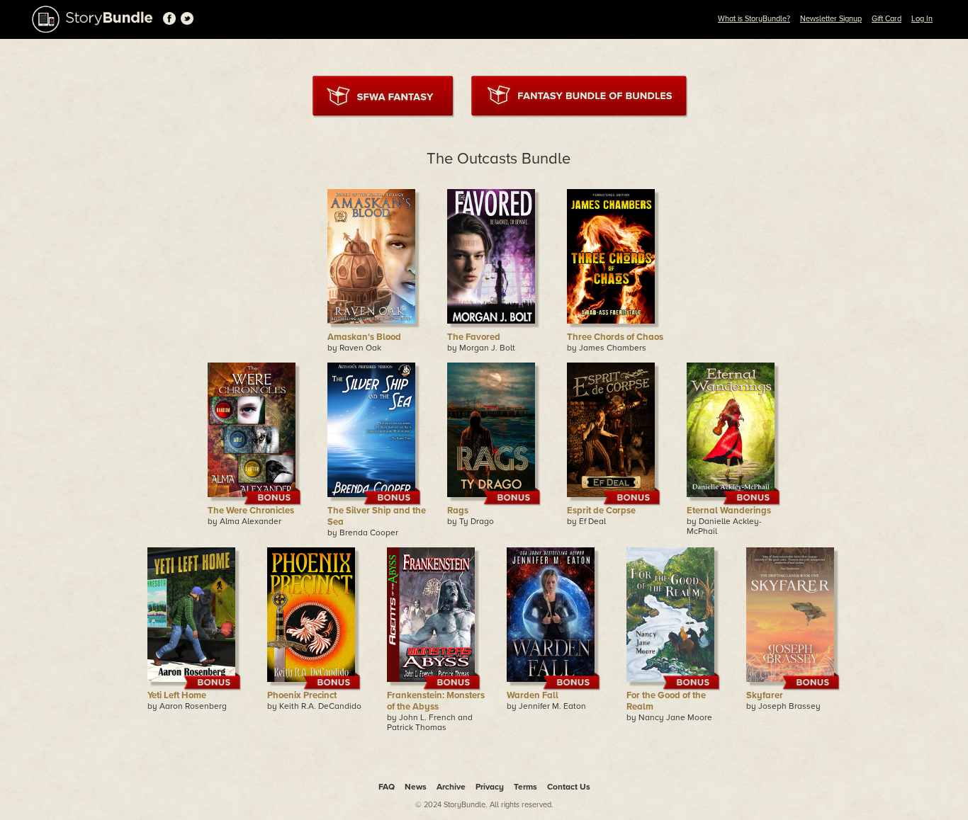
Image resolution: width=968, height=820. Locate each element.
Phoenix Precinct (302, 695)
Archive (451, 787)
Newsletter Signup (831, 18)
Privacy (489, 787)
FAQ (386, 787)
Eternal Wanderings (729, 510)
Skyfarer (764, 695)
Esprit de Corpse (601, 510)
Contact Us (568, 787)
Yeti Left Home (176, 695)
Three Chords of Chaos (615, 337)
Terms (525, 787)
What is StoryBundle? (754, 18)
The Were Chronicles (251, 510)
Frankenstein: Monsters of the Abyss (436, 701)
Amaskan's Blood (364, 337)
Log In (922, 18)
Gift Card (886, 18)
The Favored (473, 337)
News (416, 787)
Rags (457, 510)
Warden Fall (532, 695)
